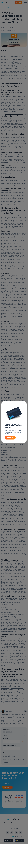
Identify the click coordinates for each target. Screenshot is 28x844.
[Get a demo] (10, 438)
